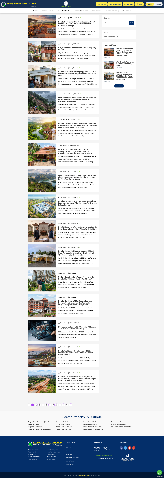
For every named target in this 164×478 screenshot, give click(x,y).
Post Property (102, 4)
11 (66, 405)
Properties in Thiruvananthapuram (40, 429)
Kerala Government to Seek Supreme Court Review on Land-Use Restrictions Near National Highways (124, 52)
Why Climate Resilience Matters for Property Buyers (125, 63)
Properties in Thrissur (118, 422)
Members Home (51, 456)
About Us (68, 447)
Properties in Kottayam (64, 422)
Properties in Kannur (90, 424)
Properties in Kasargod (119, 424)
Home (35, 11)
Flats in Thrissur (32, 459)
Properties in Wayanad (63, 429)
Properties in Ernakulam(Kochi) (38, 422)
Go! (131, 23)
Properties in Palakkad (63, 424)
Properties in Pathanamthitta (121, 427)
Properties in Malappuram (92, 427)
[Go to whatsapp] (159, 472)
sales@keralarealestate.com (104, 455)
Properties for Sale (47, 11)
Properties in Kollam (35, 427)
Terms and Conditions (72, 457)
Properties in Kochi (33, 449)
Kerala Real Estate (83, 475)
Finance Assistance (81, 11)
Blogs (67, 451)
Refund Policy (70, 464)
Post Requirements (115, 4)
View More (119, 86)
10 (63, 405)
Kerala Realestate (111, 36)
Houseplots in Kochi (34, 456)
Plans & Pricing (128, 4)
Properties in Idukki (90, 422)
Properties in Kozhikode (64, 427)
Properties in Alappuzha (36, 424)
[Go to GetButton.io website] (159, 476)
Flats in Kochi (32, 452)
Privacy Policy (70, 461)
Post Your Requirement (53, 452)
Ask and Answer (51, 459)
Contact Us (126, 11)
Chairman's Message (112, 11)
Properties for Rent (64, 11)
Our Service (96, 11)
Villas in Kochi (32, 454)
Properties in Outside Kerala (93, 429)
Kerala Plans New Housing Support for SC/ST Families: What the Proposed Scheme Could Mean (124, 76)
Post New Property (52, 449)
